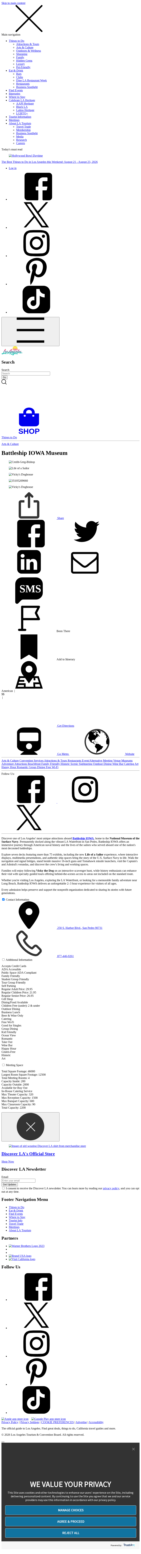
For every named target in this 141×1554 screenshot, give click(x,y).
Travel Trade (23, 126)
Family (20, 57)
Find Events (16, 90)
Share (60, 518)
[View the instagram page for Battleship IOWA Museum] (84, 802)
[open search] (70, 393)
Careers (20, 143)
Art (136, 763)
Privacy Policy (9, 1422)
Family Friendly (51, 763)
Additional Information (19, 959)
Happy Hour (9, 767)
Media (20, 136)
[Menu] (30, 331)
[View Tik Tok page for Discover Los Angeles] (36, 312)
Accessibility (96, 1422)
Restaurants (23, 83)
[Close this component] (30, 1126)
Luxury (20, 63)
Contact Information (17, 899)
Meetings (14, 120)
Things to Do (16, 40)
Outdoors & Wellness (28, 50)
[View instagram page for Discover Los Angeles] (36, 255)
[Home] (11, 354)
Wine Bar (118, 763)
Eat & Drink (16, 70)
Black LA (22, 106)
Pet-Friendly (23, 67)
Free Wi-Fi (52, 767)
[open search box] (70, 393)
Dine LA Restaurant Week (31, 80)
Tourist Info (15, 1220)
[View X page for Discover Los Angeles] (36, 227)
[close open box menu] (29, 31)
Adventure (7, 763)
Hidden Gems (24, 60)
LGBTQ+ (22, 113)
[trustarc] (129, 1545)
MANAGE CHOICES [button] (71, 1510)
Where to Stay (17, 97)
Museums (127, 760)
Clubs (19, 77)
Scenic (74, 763)
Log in (13, 168)
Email (4, 1177)
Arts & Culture (24, 47)
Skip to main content (13, 3)
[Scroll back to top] (2, 1441)
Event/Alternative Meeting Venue (101, 760)
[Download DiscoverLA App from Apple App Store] (14, 1418)
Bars (18, 73)
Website (129, 754)
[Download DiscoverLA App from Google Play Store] (48, 1418)
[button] (133, 1449)
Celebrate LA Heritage (22, 100)
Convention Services (31, 760)
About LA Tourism (20, 123)
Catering (129, 763)
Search (5, 369)
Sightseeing (86, 763)
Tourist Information (20, 116)
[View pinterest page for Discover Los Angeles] (36, 284)
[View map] (29, 687)
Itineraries (14, 93)
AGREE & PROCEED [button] (70, 1521)
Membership (23, 130)
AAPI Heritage (25, 103)
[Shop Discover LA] (30, 434)
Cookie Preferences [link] (57, 1422)
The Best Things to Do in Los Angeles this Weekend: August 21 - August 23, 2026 (49, 161)
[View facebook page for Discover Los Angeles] (36, 199)
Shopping (21, 54)
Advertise (81, 1422)
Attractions (21, 763)
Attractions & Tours (27, 44)
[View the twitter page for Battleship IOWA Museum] (29, 830)
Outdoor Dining (102, 763)
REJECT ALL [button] (70, 1533)
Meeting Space (14, 1065)
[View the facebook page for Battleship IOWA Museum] (29, 802)
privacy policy (111, 1188)
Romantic (23, 767)
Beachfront (34, 763)
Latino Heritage (25, 110)
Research (21, 139)
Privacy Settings (29, 1422)
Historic (65, 763)
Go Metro (63, 754)
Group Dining (37, 767)
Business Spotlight (27, 87)
